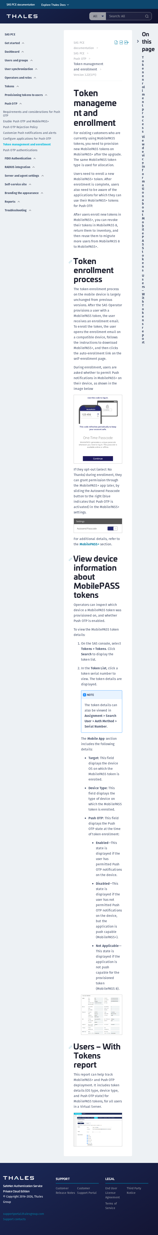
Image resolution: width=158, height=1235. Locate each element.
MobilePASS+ (89, 544)
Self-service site (16, 184)
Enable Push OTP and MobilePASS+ (26, 121)
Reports (10, 202)
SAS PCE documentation (21, 4)
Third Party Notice (134, 1190)
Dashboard (12, 52)
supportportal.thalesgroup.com (23, 1214)
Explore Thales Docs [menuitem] (53, 5)
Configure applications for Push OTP (27, 138)
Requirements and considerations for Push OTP (31, 113)
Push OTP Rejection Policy (20, 127)
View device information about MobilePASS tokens (143, 203)
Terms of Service (111, 1205)
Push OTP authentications (20, 150)
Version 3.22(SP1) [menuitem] (85, 75)
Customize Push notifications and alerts (29, 133)
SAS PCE (10, 34)
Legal (110, 1179)
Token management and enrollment (27, 144)
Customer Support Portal (86, 1190)
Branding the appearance (22, 193)
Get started (12, 43)
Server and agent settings (22, 176)
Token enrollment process (143, 94)
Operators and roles (18, 78)
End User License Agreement (112, 1192)
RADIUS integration (17, 167)
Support (63, 1179)
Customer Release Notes (65, 1190)
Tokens (9, 86)
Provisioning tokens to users (24, 95)
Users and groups (16, 60)
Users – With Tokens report (143, 309)
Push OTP (11, 104)
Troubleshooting (16, 210)
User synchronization (19, 69)
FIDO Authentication (18, 158)
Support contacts (14, 1219)
